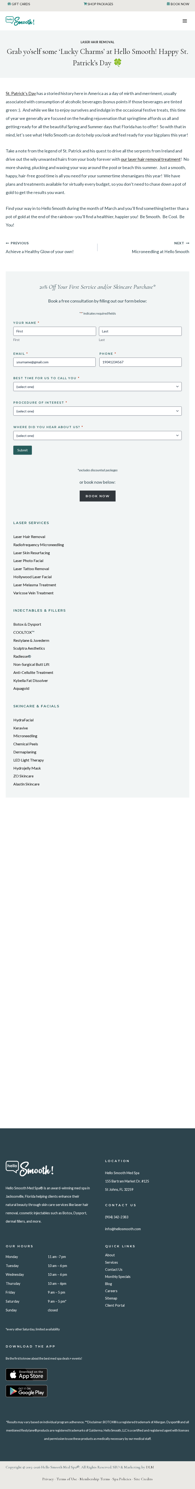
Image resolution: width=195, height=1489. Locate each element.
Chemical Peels (25, 744)
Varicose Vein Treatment (33, 593)
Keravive (20, 728)
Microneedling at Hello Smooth (160, 247)
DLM (150, 1467)
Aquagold (21, 688)
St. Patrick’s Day (21, 93)
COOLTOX (22, 632)
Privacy (48, 1479)
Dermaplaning (24, 752)
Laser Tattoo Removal (31, 568)
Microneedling (25, 735)
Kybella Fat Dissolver (30, 680)
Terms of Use (66, 1479)
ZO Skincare (23, 776)
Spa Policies (121, 1479)
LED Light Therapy (28, 760)
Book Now (180, 4)
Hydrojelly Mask (27, 768)
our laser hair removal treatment (150, 159)
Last (102, 340)
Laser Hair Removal (97, 42)
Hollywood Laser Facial (32, 576)
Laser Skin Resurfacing (31, 552)
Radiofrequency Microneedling (38, 544)
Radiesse (20, 656)
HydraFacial (23, 720)
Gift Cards (21, 4)
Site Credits (143, 1479)
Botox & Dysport (27, 624)
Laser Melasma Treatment (34, 584)
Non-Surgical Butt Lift (31, 664)
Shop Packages (100, 4)
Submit (22, 450)
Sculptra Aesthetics (29, 648)
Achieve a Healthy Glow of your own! (40, 247)
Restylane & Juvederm (31, 640)
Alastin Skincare (26, 784)
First (16, 340)
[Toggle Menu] (184, 20)
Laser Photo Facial (28, 560)
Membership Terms (95, 1479)
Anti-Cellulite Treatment (33, 672)
